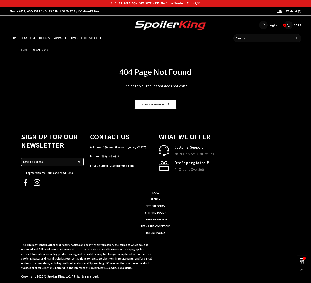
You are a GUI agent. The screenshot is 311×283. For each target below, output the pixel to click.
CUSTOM (28, 38)
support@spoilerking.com (116, 166)
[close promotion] (290, 3)
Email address (33, 162)
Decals (44, 38)
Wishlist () (293, 11)
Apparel (60, 38)
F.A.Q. (155, 192)
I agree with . (49, 173)
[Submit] (298, 38)
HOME (14, 38)
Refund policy (155, 232)
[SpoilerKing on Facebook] (25, 182)
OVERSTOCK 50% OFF (86, 38)
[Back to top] (302, 270)
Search (155, 199)
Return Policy (155, 206)
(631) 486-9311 (109, 156)
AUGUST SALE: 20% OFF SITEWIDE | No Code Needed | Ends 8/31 (155, 3)
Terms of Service (155, 219)
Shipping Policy (155, 212)
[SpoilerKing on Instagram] (37, 182)
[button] (79, 162)
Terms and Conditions (155, 226)
